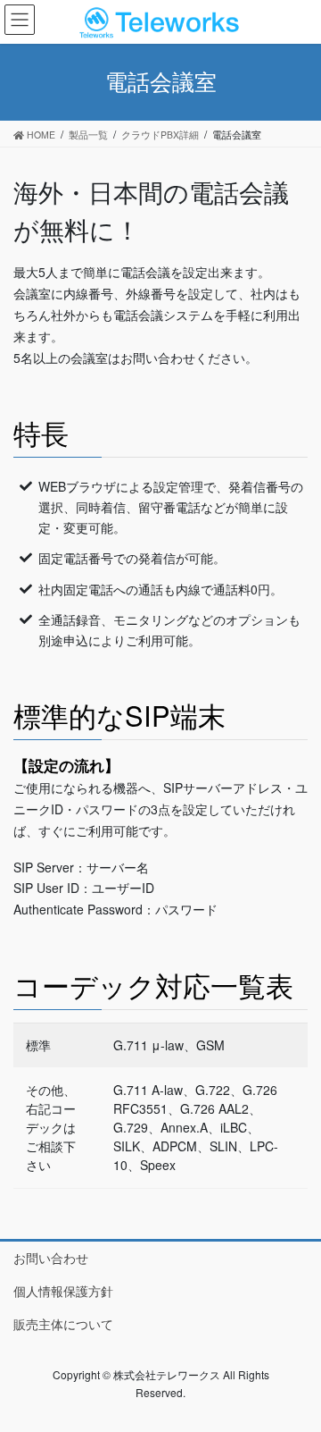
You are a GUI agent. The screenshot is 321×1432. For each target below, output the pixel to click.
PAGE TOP (295, 1372)
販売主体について (63, 1324)
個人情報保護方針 (63, 1291)
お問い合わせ (50, 1258)
